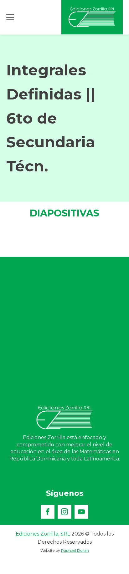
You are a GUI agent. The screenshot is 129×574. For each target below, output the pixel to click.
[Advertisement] (64, 330)
